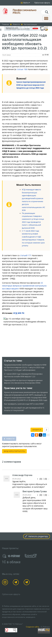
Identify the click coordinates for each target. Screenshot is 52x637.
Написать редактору (38, 536)
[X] (40, 435)
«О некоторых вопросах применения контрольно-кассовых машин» (24, 285)
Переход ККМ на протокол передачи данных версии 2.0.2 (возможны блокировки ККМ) (23, 381)
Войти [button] (26, 3)
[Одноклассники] (36, 435)
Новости (10, 439)
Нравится (36, 430)
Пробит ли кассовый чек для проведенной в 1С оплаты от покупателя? (24, 409)
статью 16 (21, 69)
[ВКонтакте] (32, 435)
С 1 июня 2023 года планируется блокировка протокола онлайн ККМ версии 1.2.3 (23, 375)
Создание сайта (32, 627)
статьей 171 (25, 255)
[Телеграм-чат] (27, 582)
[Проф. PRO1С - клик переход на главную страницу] (5, 11)
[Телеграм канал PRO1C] (16, 582)
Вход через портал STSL (14, 451)
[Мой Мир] (44, 435)
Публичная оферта (42, 3)
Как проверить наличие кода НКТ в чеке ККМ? (24, 404)
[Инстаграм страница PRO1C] (5, 582)
